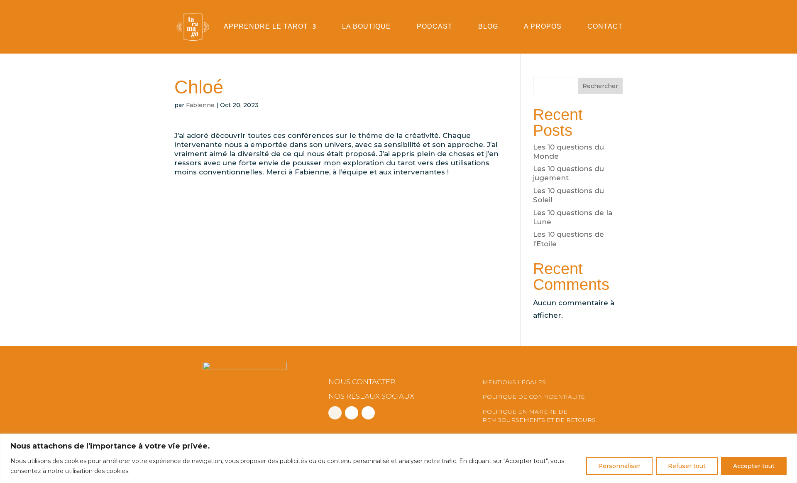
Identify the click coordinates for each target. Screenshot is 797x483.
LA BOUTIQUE (366, 26)
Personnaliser (619, 466)
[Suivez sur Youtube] (335, 412)
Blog (488, 26)
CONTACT (605, 26)
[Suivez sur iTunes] (368, 412)
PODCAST (434, 26)
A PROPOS (543, 26)
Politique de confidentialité (533, 396)
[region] (398, 458)
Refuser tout (687, 466)
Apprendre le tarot (266, 26)
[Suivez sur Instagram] (351, 412)
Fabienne (200, 105)
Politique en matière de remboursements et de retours (539, 416)
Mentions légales (514, 382)
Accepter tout (754, 466)
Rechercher (600, 86)
